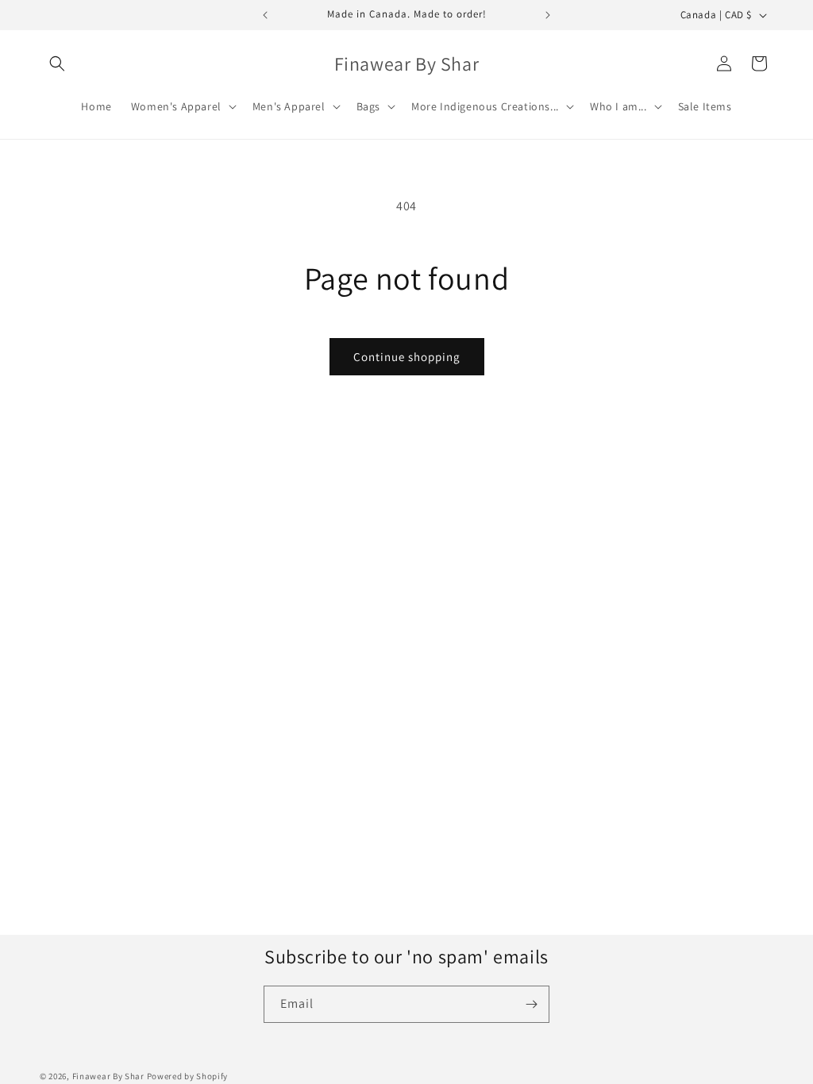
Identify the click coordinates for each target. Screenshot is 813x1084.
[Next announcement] (547, 15)
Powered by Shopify (188, 1076)
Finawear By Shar (108, 1076)
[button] (57, 63)
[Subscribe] (531, 1004)
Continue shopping (406, 356)
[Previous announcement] (265, 15)
